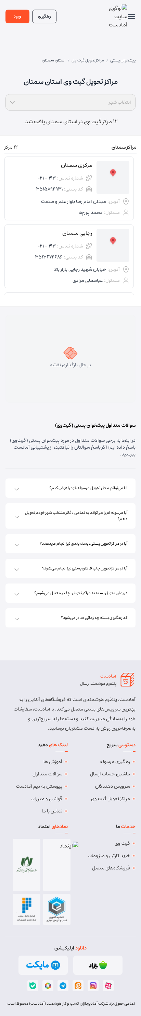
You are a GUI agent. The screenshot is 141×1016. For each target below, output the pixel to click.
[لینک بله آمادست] (32, 985)
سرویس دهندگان (112, 786)
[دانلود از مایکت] (43, 965)
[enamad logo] (57, 865)
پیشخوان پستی (123, 60)
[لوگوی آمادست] (115, 16)
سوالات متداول (47, 774)
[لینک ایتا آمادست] (78, 985)
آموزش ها (52, 762)
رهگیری (44, 16)
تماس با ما (52, 811)
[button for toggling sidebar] (131, 16)
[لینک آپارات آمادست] (108, 985)
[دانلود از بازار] (98, 965)
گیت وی (122, 843)
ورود (17, 16)
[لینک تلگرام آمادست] (62, 985)
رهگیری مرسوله (115, 762)
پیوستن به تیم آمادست (39, 786)
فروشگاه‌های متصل (111, 868)
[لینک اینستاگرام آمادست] (93, 985)
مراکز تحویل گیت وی (88, 60)
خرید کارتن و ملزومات (109, 856)
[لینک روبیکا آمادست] (47, 985)
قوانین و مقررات (46, 799)
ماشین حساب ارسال (110, 774)
